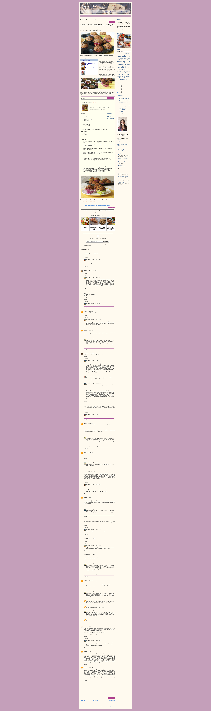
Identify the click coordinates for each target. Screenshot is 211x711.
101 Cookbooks (121, 173)
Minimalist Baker (121, 179)
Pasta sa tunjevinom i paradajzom (125, 105)
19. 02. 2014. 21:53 (90, 291)
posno (119, 71)
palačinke (128, 68)
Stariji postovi (112, 700)
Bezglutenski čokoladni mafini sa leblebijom (90, 202)
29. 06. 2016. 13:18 (98, 529)
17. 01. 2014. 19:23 (98, 277)
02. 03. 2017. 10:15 (91, 580)
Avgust (120, 113)
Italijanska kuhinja (121, 146)
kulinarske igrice (122, 65)
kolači (123, 63)
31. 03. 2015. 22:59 (98, 414)
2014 (119, 89)
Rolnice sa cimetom (122, 108)
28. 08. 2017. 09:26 (98, 640)
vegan (119, 76)
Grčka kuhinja (120, 148)
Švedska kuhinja (121, 149)
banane (87, 205)
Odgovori (85, 255)
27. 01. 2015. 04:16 (95, 376)
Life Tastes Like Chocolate (123, 158)
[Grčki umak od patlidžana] (127, 40)
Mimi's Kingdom (121, 165)
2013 (119, 91)
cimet (91, 205)
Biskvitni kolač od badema (123, 102)
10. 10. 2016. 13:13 (98, 563)
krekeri (127, 63)
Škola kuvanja (108, 15)
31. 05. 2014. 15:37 (91, 311)
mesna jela (121, 66)
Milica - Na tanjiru (89, 259)
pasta (120, 69)
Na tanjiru (89, 5)
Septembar (121, 111)
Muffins (85, 252)
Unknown (85, 311)
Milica (121, 21)
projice (125, 73)
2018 (119, 83)
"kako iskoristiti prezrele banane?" (88, 76)
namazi (126, 66)
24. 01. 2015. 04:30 (93, 353)
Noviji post (82, 700)
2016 (119, 86)
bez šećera (121, 53)
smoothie (124, 74)
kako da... (128, 61)
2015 (119, 88)
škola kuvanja (127, 78)
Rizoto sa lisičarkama (122, 109)
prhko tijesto (120, 73)
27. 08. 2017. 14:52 (91, 626)
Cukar (119, 167)
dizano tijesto (124, 55)
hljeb (119, 60)
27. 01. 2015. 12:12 (98, 383)
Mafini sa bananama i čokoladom (124, 100)
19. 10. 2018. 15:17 (91, 651)
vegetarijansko (125, 76)
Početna (84, 15)
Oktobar (120, 96)
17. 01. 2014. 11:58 (93, 270)
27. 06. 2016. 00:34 (91, 520)
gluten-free (120, 58)
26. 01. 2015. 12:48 (98, 360)
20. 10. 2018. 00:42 (91, 667)
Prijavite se (106, 241)
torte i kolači (108, 205)
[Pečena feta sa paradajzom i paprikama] (120, 40)
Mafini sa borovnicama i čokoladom (88, 201)
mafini (98, 205)
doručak (127, 57)
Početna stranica (97, 700)
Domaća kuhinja (121, 150)
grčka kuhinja (127, 58)
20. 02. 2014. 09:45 (98, 303)
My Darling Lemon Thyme (123, 176)
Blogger (110, 706)
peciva (124, 69)
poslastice (102, 205)
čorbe (122, 78)
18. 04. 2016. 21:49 (98, 484)
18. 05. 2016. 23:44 (98, 509)
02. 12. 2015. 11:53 (98, 462)
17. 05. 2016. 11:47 (91, 497)
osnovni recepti (122, 68)
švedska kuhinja (123, 79)
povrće (123, 71)
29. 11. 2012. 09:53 (98, 259)
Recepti (91, 15)
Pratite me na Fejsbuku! (121, 29)
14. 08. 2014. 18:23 (91, 330)
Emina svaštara (86, 353)
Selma (85, 423)
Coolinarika (94, 102)
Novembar (121, 95)
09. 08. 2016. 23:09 (91, 538)
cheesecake (127, 53)
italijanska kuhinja (121, 61)
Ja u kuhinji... (120, 154)
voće (118, 78)
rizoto (128, 73)
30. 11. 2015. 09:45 (89, 452)
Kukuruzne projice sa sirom (123, 103)
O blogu (116, 15)
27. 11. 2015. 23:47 (89, 423)
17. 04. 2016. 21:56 (91, 471)
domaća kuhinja (121, 56)
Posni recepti (98, 15)
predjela (128, 71)
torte (127, 74)
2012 (119, 92)
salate (119, 74)
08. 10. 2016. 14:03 (91, 554)
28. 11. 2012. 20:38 (90, 252)
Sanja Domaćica (87, 270)
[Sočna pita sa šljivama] (127, 47)
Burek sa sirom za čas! (123, 106)
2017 (119, 85)
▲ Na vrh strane (110, 98)
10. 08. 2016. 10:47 (98, 545)
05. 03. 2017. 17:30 (98, 591)
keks (120, 63)
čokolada (94, 205)
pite (127, 69)
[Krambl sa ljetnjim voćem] (120, 47)
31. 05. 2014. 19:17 (98, 319)
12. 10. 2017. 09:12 (98, 610)
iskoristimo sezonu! (125, 60)
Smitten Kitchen (121, 182)
